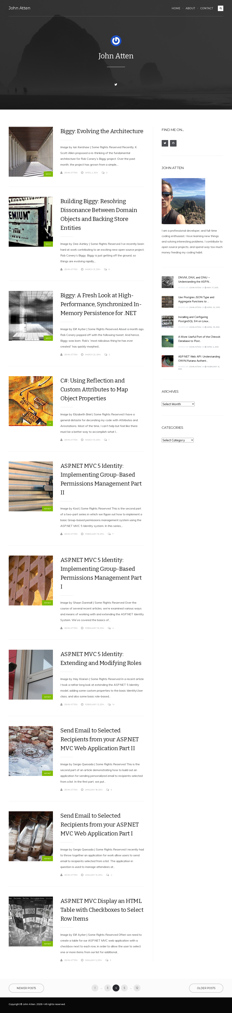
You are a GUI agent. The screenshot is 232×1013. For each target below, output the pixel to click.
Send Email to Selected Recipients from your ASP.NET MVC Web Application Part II (99, 739)
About (190, 8)
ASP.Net (47, 509)
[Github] (173, 143)
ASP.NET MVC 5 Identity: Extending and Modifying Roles (101, 658)
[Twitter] (116, 84)
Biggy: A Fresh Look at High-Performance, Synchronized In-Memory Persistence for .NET (101, 304)
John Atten (19, 8)
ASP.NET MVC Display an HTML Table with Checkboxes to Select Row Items (102, 909)
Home (176, 8)
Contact (206, 8)
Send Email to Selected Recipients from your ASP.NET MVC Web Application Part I (99, 824)
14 (113, 704)
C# (50, 423)
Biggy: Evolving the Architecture (101, 131)
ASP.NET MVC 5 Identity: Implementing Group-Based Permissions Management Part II (101, 479)
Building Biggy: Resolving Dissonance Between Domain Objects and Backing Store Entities (98, 214)
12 (137, 988)
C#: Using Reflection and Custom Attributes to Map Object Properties (94, 389)
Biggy (48, 174)
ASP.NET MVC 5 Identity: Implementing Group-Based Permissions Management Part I (101, 573)
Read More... (137, 172)
